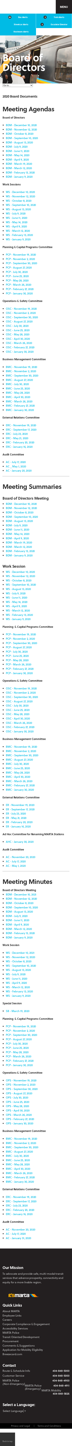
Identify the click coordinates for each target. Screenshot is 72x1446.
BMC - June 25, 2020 (18, 388)
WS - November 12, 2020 (20, 196)
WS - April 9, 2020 (16, 226)
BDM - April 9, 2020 (17, 159)
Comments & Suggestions (18, 1345)
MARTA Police (11, 1332)
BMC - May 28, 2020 (18, 393)
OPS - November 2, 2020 (20, 1084)
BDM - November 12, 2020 (21, 129)
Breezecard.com (12, 1354)
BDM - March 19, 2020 (19, 164)
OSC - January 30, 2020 (19, 352)
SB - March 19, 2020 (17, 1011)
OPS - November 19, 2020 (21, 1080)
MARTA (18, 6)
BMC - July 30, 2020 (17, 384)
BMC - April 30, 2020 (18, 397)
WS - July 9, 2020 (16, 213)
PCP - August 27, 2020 (19, 267)
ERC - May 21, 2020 (17, 438)
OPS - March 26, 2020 (19, 1115)
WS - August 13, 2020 (18, 209)
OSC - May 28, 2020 (17, 334)
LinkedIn (46, 1398)
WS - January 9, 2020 (18, 239)
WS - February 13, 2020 (19, 235)
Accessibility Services (15, 1328)
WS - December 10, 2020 (20, 192)
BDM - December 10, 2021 (21, 894)
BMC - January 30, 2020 (20, 410)
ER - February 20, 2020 (19, 822)
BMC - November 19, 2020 (21, 367)
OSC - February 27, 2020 (20, 347)
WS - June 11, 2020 (16, 218)
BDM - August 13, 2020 (19, 142)
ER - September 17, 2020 (20, 809)
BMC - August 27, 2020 (19, 380)
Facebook (29, 1398)
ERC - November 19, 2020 (21, 425)
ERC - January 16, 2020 (19, 447)
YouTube (56, 1398)
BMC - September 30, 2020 (22, 375)
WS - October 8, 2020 (18, 201)
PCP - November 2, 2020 (20, 259)
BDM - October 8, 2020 (19, 134)
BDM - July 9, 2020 (17, 146)
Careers (7, 1320)
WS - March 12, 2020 (18, 231)
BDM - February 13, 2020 (20, 172)
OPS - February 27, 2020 (20, 1119)
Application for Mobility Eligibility (23, 1350)
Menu (64, 7)
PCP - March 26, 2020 (18, 285)
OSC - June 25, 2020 (18, 330)
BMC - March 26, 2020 (19, 401)
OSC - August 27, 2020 (19, 321)
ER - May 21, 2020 (16, 818)
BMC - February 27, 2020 (20, 405)
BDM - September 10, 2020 (22, 138)
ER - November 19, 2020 (20, 805)
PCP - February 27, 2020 (20, 289)
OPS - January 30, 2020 (19, 1123)
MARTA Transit (12, 1398)
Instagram (37, 1398)
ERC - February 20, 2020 (20, 442)
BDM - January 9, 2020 (19, 177)
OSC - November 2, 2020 (21, 313)
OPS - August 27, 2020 (19, 1093)
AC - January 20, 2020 (19, 470)
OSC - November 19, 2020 (21, 309)
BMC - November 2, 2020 (21, 371)
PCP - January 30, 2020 (19, 293)
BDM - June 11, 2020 (17, 151)
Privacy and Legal (20, 1426)
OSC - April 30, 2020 (18, 339)
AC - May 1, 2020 (16, 866)
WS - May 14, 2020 (16, 222)
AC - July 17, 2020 (16, 462)
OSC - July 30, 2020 (17, 326)
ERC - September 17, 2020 (21, 429)
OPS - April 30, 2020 (18, 1110)
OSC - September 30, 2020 (22, 317)
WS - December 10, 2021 (20, 953)
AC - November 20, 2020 (20, 857)
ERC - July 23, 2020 (17, 434)
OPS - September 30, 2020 (22, 1089)
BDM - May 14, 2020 (17, 155)
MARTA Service (21, 1398)
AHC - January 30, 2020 (19, 842)
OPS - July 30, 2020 (17, 1097)
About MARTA (11, 1311)
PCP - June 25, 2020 (17, 276)
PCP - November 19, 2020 (21, 254)
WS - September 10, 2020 (21, 205)
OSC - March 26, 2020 (19, 343)
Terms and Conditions (49, 1426)
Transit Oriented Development (21, 1337)
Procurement (11, 1341)
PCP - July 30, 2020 (17, 272)
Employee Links (12, 1315)
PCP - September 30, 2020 (21, 263)
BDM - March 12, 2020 (19, 168)
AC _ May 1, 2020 (16, 466)
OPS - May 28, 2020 (17, 1106)
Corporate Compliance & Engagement (26, 1324)
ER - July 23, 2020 (16, 813)
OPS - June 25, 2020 (17, 1102)
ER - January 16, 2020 (18, 826)
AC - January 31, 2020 (18, 1238)
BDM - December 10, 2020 (21, 125)
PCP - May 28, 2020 (17, 280)
